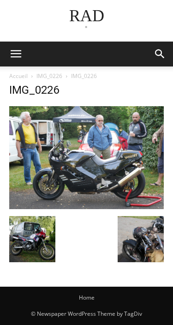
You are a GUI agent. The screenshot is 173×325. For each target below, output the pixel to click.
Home (87, 297)
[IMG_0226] (86, 207)
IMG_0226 (49, 76)
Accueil (18, 76)
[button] (160, 54)
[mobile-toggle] (15, 54)
